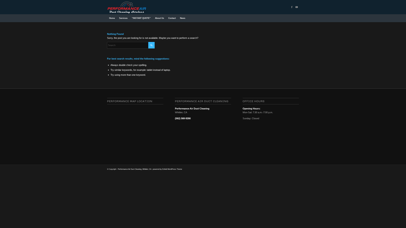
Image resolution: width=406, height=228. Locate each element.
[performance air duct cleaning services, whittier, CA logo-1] (126, 7)
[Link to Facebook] (291, 7)
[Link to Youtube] (296, 7)
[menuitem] (112, 18)
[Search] (297, 18)
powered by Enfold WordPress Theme (167, 169)
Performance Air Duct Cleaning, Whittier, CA (134, 169)
